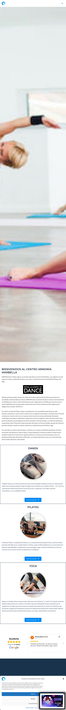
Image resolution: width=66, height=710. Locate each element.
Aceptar (33, 694)
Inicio (36, 707)
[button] (63, 679)
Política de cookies (30, 707)
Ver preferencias (33, 703)
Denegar (33, 699)
